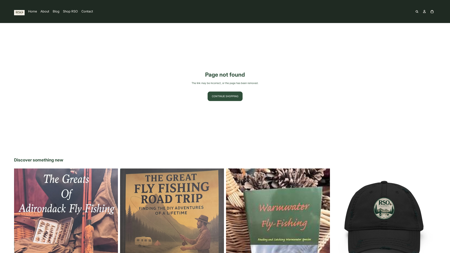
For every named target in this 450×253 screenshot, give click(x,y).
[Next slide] (112, 245)
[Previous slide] (19, 245)
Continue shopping (225, 96)
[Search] (417, 11)
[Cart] (432, 11)
